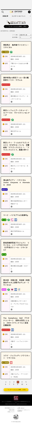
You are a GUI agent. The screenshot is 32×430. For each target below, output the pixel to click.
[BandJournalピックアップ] (11, 362)
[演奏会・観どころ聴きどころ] (15, 220)
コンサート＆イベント (19, 16)
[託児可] (12, 220)
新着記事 (5, 16)
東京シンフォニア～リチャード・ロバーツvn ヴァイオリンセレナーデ (16, 112)
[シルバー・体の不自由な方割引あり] (12, 289)
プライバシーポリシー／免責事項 (24, 410)
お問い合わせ (21, 408)
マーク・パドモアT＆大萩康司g (15, 215)
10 (22, 384)
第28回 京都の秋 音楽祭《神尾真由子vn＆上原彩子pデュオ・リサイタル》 (16, 282)
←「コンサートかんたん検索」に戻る (16, 26)
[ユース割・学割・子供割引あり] (11, 52)
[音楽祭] (19, 289)
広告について (11, 411)
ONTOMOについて (9, 408)
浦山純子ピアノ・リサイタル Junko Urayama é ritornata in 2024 (17, 182)
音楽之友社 (11, 410)
